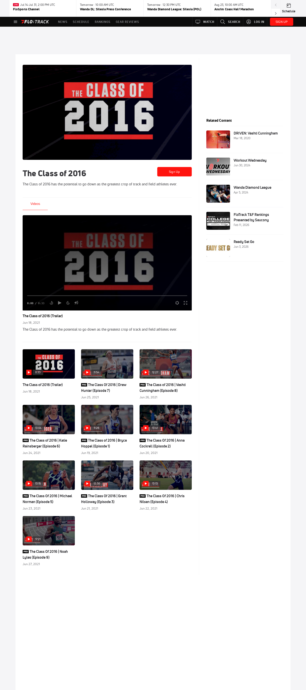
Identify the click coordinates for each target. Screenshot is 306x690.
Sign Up (174, 172)
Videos (35, 204)
